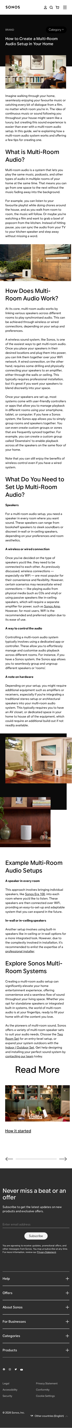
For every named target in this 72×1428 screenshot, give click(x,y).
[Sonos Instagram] (11, 1369)
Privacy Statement (46, 1252)
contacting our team (19, 1056)
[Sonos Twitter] (17, 1369)
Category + (56, 30)
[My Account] (45, 7)
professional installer (19, 951)
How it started (18, 1130)
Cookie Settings (45, 1396)
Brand (9, 29)
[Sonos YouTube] (23, 1369)
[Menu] (65, 7)
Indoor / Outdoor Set (19, 1047)
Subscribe (36, 1236)
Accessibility (10, 1389)
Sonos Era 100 (35, 894)
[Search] (51, 7)
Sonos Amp (52, 606)
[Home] (12, 7)
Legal (6, 1383)
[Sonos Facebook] (5, 1369)
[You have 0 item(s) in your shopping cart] (57, 7)
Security (7, 1396)
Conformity (42, 1389)
